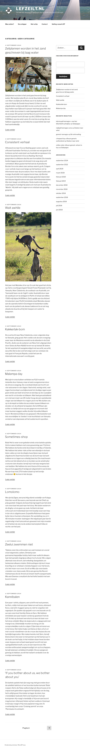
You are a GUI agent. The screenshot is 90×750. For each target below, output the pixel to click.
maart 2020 (60, 173)
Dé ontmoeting (75, 134)
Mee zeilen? (9, 24)
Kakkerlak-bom (15, 329)
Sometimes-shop (16, 436)
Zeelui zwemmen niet (19, 544)
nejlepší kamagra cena (64, 128)
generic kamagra (62, 134)
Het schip (34, 24)
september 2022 (62, 164)
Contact (45, 24)
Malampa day (13, 373)
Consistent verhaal (17, 142)
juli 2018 (59, 205)
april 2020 (59, 169)
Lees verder (10, 130)
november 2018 (61, 189)
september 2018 (62, 197)
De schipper (22, 24)
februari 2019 (61, 181)
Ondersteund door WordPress (15, 745)
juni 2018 (59, 210)
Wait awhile (12, 207)
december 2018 (61, 185)
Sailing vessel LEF (58, 24)
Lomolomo (12, 492)
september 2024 (62, 160)
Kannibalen (12, 597)
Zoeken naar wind (73, 141)
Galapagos (76, 124)
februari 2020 (61, 177)
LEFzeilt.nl (30, 8)
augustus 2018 (61, 201)
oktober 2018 (61, 193)
